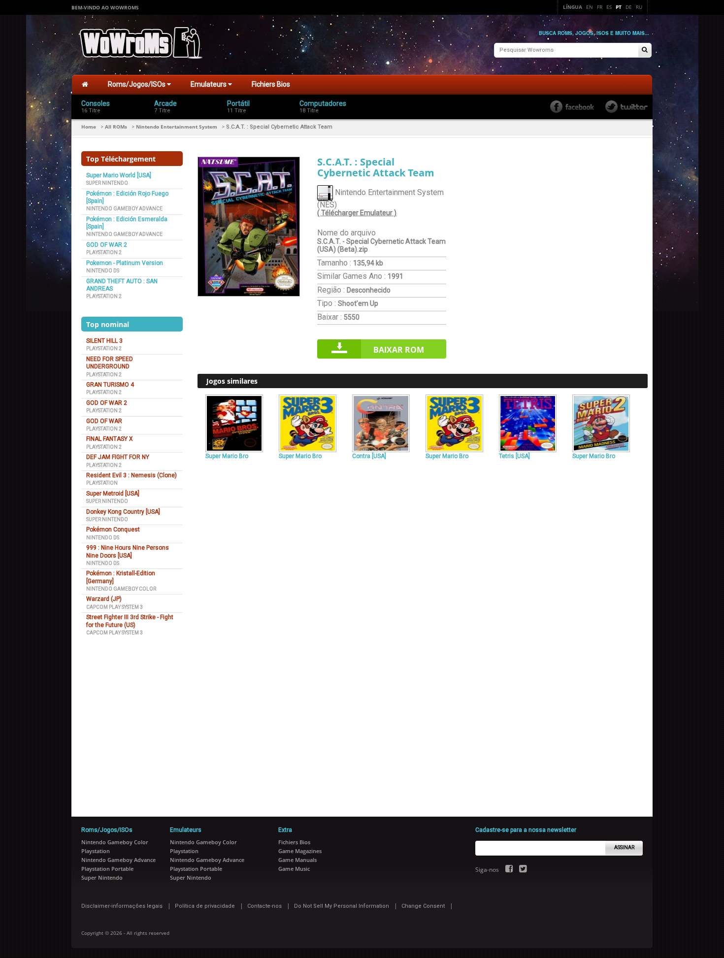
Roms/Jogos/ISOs (137, 84)
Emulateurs (209, 84)
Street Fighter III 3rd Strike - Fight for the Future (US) (129, 621)
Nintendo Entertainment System (176, 126)
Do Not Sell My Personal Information (341, 906)
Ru (639, 6)
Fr (599, 6)
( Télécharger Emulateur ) (356, 213)
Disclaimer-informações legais (122, 906)
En (589, 6)
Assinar (624, 847)
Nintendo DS (102, 270)
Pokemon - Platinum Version (124, 263)
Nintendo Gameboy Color (121, 589)
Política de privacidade (205, 906)
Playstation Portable (107, 868)
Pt (619, 6)
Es (609, 6)
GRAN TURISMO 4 (110, 384)
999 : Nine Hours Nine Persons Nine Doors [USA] (127, 551)
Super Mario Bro (226, 456)
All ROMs (116, 126)
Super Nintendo (107, 183)
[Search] (644, 50)
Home (88, 126)
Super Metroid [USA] (112, 493)
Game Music (294, 868)
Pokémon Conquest (113, 529)
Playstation (102, 483)
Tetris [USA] (514, 456)
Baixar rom (398, 349)
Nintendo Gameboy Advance (124, 208)
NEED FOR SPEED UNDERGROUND (109, 363)
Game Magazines (300, 851)
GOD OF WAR (104, 421)
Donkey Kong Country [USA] (123, 511)
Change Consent (423, 906)
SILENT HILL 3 (104, 340)
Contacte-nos (264, 906)
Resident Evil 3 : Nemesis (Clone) (131, 475)
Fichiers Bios (271, 84)
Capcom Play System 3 (114, 607)
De (628, 6)
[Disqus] (422, 597)
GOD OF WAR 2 (106, 244)
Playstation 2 (104, 252)
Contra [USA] (369, 456)
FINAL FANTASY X (109, 438)
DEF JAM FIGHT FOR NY (117, 457)
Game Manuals (297, 859)
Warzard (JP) (104, 598)
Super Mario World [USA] (118, 175)
